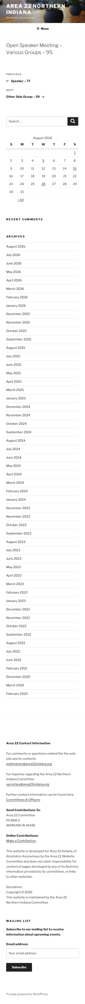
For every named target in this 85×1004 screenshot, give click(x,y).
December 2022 (18, 609)
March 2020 (15, 685)
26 (43, 184)
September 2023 (18, 533)
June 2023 (13, 558)
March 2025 (15, 390)
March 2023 (15, 584)
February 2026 (17, 297)
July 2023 (13, 550)
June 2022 (13, 660)
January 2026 (16, 306)
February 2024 (17, 491)
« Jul (21, 200)
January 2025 (16, 398)
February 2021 (16, 668)
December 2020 (18, 677)
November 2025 (18, 322)
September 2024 (18, 432)
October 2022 (16, 626)
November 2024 (18, 415)
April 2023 (14, 575)
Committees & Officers (23, 800)
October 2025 (16, 331)
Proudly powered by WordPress (27, 994)
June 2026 (13, 263)
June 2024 (13, 457)
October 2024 (16, 424)
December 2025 (18, 314)
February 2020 (17, 694)
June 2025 (13, 365)
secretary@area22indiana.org (27, 784)
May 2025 (13, 373)
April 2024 (14, 474)
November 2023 (18, 516)
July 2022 (13, 651)
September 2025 (18, 339)
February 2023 (17, 592)
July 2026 (13, 255)
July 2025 (13, 356)
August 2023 (15, 542)
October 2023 (16, 525)
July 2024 (13, 449)
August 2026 (15, 246)
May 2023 (13, 567)
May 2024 (13, 466)
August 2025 (15, 348)
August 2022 (15, 643)
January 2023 (16, 601)
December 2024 (18, 407)
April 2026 (14, 280)
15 (75, 168)
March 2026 (15, 289)
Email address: (17, 944)
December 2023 (18, 508)
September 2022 (18, 634)
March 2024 (15, 483)
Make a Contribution (21, 841)
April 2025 (14, 381)
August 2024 (15, 440)
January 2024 (16, 499)
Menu (45, 28)
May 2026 (13, 272)
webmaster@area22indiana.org (29, 764)
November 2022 (18, 618)
